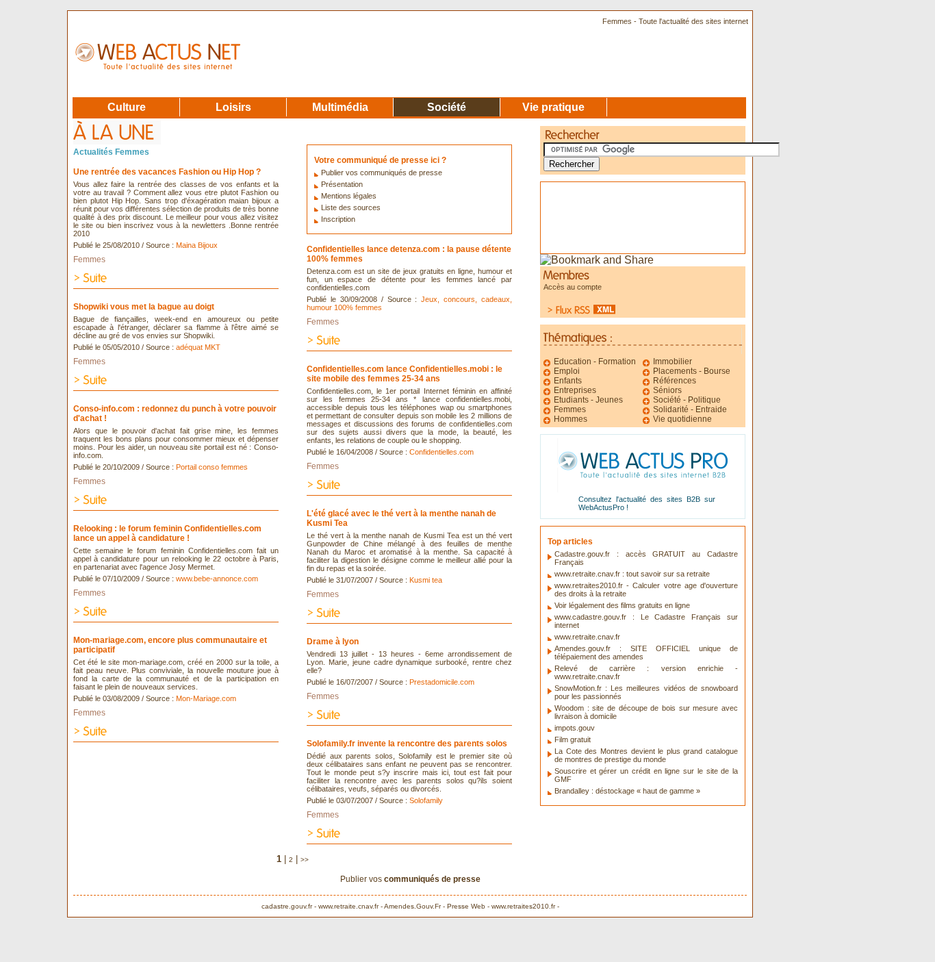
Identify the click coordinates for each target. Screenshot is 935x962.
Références (674, 380)
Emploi (567, 371)
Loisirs (233, 107)
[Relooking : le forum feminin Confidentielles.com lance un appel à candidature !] (176, 618)
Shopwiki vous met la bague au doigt (143, 307)
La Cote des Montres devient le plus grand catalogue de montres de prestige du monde (646, 755)
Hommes (570, 419)
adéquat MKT (198, 347)
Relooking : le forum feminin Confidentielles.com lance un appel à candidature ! (167, 533)
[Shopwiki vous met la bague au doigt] (176, 387)
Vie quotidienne (682, 419)
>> (304, 859)
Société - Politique (687, 400)
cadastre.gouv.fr (286, 906)
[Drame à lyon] (409, 722)
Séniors (667, 390)
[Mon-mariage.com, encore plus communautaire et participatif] (176, 738)
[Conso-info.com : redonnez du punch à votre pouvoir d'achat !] (176, 507)
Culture (126, 107)
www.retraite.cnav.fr (587, 637)
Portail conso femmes (212, 467)
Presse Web (466, 906)
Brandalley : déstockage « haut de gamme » (627, 791)
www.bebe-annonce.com (217, 578)
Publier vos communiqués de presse (381, 172)
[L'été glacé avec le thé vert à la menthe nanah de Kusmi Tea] (409, 620)
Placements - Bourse (691, 371)
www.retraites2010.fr (523, 906)
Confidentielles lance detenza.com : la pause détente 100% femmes (409, 254)
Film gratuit (572, 739)
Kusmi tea (425, 580)
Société (446, 107)
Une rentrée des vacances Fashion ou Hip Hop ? (167, 172)
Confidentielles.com (441, 452)
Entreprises (575, 390)
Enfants (568, 380)
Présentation (342, 184)
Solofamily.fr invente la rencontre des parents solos (407, 743)
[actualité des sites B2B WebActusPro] (643, 488)
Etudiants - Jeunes (588, 400)
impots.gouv (574, 728)
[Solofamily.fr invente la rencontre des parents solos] (409, 840)
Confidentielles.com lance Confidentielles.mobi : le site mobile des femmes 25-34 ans (404, 373)
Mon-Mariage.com (206, 698)
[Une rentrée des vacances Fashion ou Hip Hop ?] (176, 285)
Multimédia (340, 107)
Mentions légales (348, 196)
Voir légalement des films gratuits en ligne (622, 605)
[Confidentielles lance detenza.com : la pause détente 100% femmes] (409, 347)
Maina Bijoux (197, 245)
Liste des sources (351, 207)
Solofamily (426, 800)
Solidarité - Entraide (690, 409)
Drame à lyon (333, 641)
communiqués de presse (432, 879)
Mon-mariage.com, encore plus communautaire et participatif (170, 645)
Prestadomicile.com (441, 682)
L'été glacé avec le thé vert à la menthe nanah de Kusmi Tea (401, 518)
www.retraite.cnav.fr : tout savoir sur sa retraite (632, 574)
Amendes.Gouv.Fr (412, 906)
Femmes (89, 259)
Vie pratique (553, 107)
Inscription (338, 219)
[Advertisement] (616, 213)
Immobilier (672, 361)
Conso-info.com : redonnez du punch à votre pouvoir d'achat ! (175, 413)
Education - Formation (595, 361)
